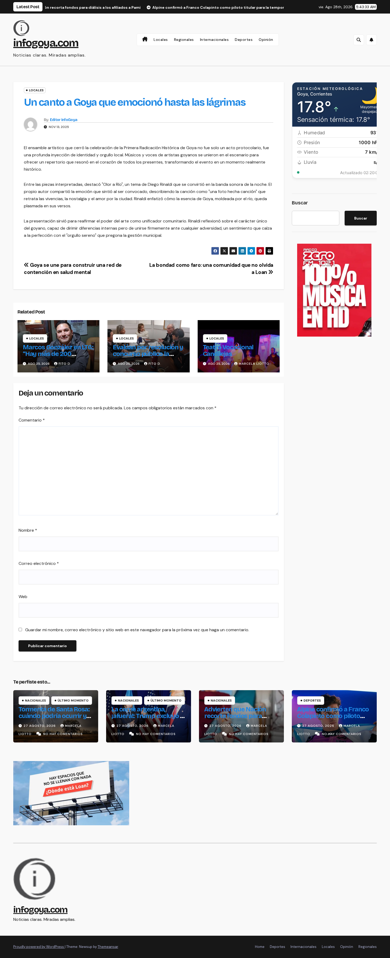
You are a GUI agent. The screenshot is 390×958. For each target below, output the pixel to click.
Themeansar (108, 946)
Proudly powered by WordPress (39, 946)
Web (23, 596)
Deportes (244, 39)
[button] (358, 40)
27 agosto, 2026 (40, 726)
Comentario (32, 420)
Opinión (266, 39)
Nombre (28, 530)
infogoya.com (46, 43)
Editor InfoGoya (63, 120)
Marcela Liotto (254, 364)
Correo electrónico (39, 563)
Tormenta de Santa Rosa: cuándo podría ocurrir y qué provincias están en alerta (54, 719)
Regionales (184, 39)
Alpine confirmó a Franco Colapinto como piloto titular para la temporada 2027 (333, 719)
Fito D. (65, 364)
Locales (161, 39)
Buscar (300, 203)
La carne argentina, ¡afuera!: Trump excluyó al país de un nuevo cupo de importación (148, 719)
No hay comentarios (63, 734)
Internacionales (214, 39)
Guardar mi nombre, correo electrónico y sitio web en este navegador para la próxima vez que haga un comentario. (137, 630)
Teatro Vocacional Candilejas (228, 350)
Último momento (73, 700)
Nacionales (35, 700)
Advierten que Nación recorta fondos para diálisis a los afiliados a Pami (235, 719)
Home (260, 946)
